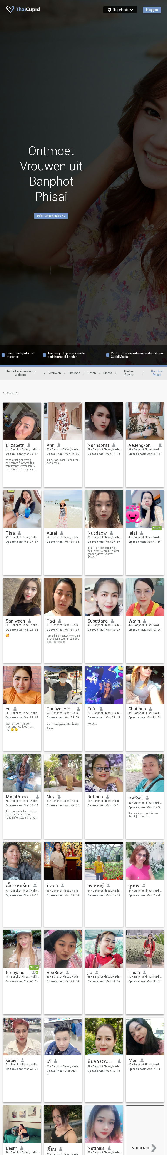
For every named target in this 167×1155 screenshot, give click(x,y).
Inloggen (152, 10)
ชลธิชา (135, 797)
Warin (134, 621)
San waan (15, 621)
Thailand (74, 373)
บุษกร (133, 885)
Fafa (92, 708)
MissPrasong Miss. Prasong (19, 796)
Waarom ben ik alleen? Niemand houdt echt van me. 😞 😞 (20, 726)
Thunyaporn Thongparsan (60, 708)
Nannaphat (98, 445)
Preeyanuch (17, 972)
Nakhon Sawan (129, 373)
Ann (50, 445)
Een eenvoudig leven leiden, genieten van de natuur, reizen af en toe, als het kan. (22, 814)
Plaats (107, 373)
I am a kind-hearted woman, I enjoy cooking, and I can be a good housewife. (63, 638)
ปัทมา (52, 885)
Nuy (51, 796)
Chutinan (137, 708)
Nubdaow (97, 533)
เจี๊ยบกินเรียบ (18, 885)
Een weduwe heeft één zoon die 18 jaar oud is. (144, 815)
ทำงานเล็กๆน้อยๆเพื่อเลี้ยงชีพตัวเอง (63, 726)
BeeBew (55, 972)
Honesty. (92, 723)
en (8, 708)
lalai (132, 533)
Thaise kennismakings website (20, 373)
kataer (12, 1060)
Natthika (96, 1148)
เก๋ (49, 1061)
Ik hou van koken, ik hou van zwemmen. (63, 462)
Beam (11, 1148)
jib (89, 972)
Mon (132, 1060)
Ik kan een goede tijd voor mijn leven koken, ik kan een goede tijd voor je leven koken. (103, 552)
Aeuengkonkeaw (141, 445)
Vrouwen (54, 373)
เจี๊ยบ (51, 1149)
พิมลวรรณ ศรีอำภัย (101, 1061)
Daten (92, 373)
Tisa (10, 533)
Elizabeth (15, 445)
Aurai (52, 533)
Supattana (97, 621)
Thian (134, 972)
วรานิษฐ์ (95, 885)
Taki (51, 621)
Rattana (95, 796)
